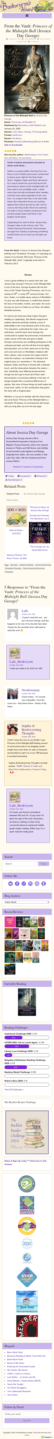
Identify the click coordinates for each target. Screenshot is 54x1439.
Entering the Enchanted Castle (21, 1366)
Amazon (18, 141)
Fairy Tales (18, 132)
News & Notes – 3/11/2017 (16, 532)
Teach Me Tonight (15, 1384)
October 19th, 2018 (28, 737)
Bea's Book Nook (15, 1352)
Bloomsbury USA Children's (30, 125)
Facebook (26, 467)
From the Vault (22, 41)
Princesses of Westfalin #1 (24, 122)
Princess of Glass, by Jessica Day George (39, 508)
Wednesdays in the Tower (36, 154)
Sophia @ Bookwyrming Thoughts (31, 729)
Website (16, 467)
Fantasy (27, 132)
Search (43, 863)
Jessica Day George (43, 565)
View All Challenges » (14, 1089)
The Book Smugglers (16, 1388)
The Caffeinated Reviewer (19, 1391)
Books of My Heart (15, 1363)
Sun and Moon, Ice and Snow (17, 158)
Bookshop (28, 141)
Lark (25, 610)
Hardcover (17, 135)
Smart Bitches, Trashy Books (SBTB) (24, 1381)
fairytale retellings (26, 565)
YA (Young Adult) (39, 132)
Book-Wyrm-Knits (15, 1359)
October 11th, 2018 (28, 614)
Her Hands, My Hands (17, 1370)
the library (17, 138)
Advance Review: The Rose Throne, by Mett (17, 556)
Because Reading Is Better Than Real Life (26, 1356)
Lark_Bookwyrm (30, 39)
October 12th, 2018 (16, 665)
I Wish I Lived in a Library (18, 1373)
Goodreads (38, 467)
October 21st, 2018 (16, 809)
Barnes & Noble (42, 141)
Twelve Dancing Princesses (34, 568)
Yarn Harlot (12, 1395)
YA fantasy (9, 572)
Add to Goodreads (13, 145)
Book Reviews (45, 39)
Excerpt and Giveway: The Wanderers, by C (40, 517)
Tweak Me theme (39, 1432)
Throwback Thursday (13, 568)
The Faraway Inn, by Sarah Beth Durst (39, 548)
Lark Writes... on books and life (21, 1377)
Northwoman (31, 690)
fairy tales (14, 565)
